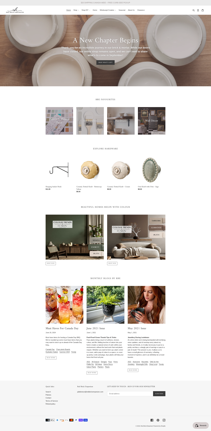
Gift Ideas (98, 364)
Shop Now (51, 263)
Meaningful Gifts (142, 364)
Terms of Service (52, 401)
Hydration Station (52, 352)
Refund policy (50, 404)
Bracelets (145, 362)
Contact (48, 398)
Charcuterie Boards (63, 349)
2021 (88, 362)
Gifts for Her (154, 362)
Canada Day (50, 349)
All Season (95, 362)
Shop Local (153, 364)
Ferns (116, 362)
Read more (51, 358)
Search (48, 392)
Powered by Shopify (159, 426)
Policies (48, 395)
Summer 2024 (64, 352)
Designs (104, 362)
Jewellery (131, 364)
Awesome (136, 362)
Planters (101, 367)
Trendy (73, 352)
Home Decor (108, 364)
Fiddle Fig (90, 364)
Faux (110, 362)
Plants (107, 367)
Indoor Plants (91, 367)
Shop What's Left (105, 62)
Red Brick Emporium (147, 426)
